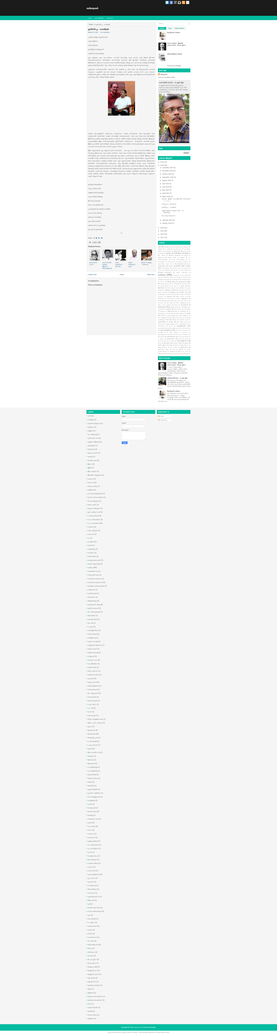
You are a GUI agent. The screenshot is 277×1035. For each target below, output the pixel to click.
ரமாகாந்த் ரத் (161, 332)
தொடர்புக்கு (110, 18)
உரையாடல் (161, 257)
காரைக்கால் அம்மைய (168, 277)
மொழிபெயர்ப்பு (181, 326)
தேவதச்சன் (184, 305)
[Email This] (93, 242)
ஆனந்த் (162, 253)
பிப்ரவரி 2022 (169, 313)
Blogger (178, 66)
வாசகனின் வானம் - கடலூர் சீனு (171, 82)
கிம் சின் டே (161, 281)
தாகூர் (161, 302)
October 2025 (167, 174)
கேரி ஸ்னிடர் (187, 283)
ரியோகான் (172, 334)
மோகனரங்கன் (161, 328)
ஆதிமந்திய (168, 251)
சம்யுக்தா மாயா (183, 292)
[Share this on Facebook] (94, 238)
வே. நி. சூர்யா (184, 343)
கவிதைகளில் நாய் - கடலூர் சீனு (177, 378)
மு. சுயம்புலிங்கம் (93, 848)
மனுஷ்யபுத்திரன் (170, 324)
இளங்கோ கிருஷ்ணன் (174, 255)
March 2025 (166, 196)
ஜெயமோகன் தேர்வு (163, 349)
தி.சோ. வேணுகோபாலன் (182, 302)
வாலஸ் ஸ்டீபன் (162, 341)
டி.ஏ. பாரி (188, 300)
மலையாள (185, 321)
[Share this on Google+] (99, 238)
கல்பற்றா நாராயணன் (164, 272)
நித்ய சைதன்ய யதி (179, 309)
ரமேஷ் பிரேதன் (174, 332)
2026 (162, 162)
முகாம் (170, 326)
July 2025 (165, 183)
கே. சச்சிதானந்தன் (177, 283)
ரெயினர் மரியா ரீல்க (94, 907)
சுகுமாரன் (169, 296)
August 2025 (166, 180)
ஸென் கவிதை (177, 353)
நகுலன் (169, 309)
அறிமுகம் (186, 247)
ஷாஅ (186, 351)
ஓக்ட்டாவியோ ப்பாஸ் (163, 264)
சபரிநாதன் (173, 292)
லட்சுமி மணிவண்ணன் (168, 336)
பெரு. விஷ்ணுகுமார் (163, 317)
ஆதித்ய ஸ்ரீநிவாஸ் (94, 442)
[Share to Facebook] (99, 242)
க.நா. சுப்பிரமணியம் (94, 519)
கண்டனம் (174, 268)
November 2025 (167, 171)
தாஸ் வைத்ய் (169, 302)
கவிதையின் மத (177, 275)
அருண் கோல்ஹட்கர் (176, 247)
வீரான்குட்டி (167, 343)
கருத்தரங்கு (167, 270)
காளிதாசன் (176, 279)
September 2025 (168, 177)
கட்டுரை (187, 266)
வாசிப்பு (186, 338)
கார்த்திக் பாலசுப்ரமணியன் (164, 279)
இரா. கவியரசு (161, 255)
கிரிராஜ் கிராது (171, 281)
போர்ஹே (174, 319)
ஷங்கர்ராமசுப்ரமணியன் (175, 351)
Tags (169, 28)
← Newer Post (92, 274)
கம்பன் (159, 270)
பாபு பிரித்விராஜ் (182, 311)
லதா (179, 336)
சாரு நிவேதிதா (161, 294)
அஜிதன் (160, 249)
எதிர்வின (182, 257)
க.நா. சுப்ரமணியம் (175, 266)
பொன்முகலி (187, 317)
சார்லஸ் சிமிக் (171, 294)
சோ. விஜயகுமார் (183, 298)
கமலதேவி (185, 268)
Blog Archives (179, 28)
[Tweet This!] (96, 238)
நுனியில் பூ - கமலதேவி (98, 29)
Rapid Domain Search (163, 1032)
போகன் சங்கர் (164, 319)
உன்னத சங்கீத (172, 257)
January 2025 (167, 223)
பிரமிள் (188, 313)
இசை (180, 253)
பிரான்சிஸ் (162, 315)
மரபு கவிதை (169, 322)
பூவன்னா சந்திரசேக (183, 315)
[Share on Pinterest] (102, 238)
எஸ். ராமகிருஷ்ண (93, 501)
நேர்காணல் (171, 311)
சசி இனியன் (181, 288)
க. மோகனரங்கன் (177, 264)
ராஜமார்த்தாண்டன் (162, 334)
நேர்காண (162, 311)
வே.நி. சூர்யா (162, 345)
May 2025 (165, 190)
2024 (162, 228)
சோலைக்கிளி (161, 300)
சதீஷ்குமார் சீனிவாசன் (171, 290)
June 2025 (165, 187)
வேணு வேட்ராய (184, 345)
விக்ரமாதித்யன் (182, 341)
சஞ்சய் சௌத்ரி (93, 641)
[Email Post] (89, 242)
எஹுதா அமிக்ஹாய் (183, 261)
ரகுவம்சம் (186, 330)
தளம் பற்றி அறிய (99, 18)
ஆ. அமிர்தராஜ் (168, 249)
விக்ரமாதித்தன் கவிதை (174, 54)
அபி (159, 247)
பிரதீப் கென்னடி (180, 313)
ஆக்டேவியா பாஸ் (179, 249)
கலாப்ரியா (175, 270)
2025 (162, 165)
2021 (162, 237)
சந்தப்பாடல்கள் (184, 290)
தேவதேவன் (161, 307)
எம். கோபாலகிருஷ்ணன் (95, 493)
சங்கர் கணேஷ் (171, 288)
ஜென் (173, 349)
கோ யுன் (173, 285)
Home (91, 24)
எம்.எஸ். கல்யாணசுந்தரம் (178, 259)
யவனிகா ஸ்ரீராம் (171, 328)
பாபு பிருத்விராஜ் (92, 771)
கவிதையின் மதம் (93, 575)
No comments (105, 32)
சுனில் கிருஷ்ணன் (93, 686)
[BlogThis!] (95, 242)
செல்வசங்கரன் (170, 298)
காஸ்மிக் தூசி (185, 279)
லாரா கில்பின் (185, 336)
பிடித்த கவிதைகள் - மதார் (132, 264)
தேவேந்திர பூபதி (173, 307)
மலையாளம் (161, 324)
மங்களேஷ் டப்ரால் (183, 319)
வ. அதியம (161, 338)
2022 (162, 234)
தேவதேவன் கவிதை (173, 32)
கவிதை (162, 274)
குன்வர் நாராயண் (164, 283)
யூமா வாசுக (178, 330)
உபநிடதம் (186, 255)
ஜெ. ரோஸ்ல (173, 347)
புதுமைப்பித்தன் (172, 315)
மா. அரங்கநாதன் (181, 324)
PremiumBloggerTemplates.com (147, 1032)
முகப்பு (90, 18)
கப (180, 268)
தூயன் (176, 304)
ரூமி (179, 334)
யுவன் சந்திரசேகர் (166, 330)
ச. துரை (181, 286)
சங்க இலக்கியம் (93, 630)
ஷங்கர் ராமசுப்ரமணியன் (95, 996)
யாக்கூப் (180, 328)
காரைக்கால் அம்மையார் (182, 277)
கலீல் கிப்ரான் (184, 270)
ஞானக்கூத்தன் (171, 300)
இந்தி (186, 253)
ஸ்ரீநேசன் (185, 353)
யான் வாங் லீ (187, 328)
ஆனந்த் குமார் (170, 253)
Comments (163, 420)
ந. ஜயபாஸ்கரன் (93, 745)
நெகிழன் (188, 309)
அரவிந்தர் (166, 247)
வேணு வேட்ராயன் (162, 347)
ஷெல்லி (170, 353)
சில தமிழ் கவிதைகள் (168, 215)
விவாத (159, 343)
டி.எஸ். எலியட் (180, 300)
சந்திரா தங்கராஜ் (162, 292)
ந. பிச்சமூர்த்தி (183, 307)
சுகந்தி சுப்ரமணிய (93, 675)
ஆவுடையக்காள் (186, 251)
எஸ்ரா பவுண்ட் (171, 261)
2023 (162, 231)
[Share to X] (97, 242)
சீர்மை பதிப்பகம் (181, 294)
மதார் (159, 322)
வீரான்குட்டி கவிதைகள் (169, 204)
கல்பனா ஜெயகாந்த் (181, 272)
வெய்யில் (175, 343)
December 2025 (167, 167)
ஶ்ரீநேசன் (181, 349)
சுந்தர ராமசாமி (180, 296)
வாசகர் (180, 338)
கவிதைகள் (92, 8)
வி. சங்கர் (171, 341)
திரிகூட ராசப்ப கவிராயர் (164, 304)
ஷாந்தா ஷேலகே (162, 353)
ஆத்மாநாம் (177, 251)
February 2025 (167, 220)
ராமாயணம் (185, 332)
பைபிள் (180, 317)
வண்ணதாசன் (171, 339)
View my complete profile (166, 77)
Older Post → (151, 274)
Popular (162, 28)
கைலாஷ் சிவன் (164, 285)
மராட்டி (178, 322)
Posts (161, 416)
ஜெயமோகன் (184, 347)
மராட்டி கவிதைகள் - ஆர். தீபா (119, 264)
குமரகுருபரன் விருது (184, 281)
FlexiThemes (117, 1032)
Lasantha (135, 1032)
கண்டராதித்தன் (165, 268)
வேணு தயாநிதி (173, 345)
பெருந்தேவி (173, 317)
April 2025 (165, 193)
